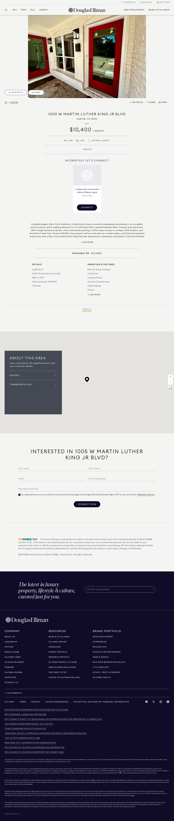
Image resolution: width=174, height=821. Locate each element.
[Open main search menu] (7, 10)
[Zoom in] (170, 377)
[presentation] (87, 56)
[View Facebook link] (146, 702)
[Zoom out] (170, 382)
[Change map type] (170, 388)
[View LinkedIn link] (167, 702)
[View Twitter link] (153, 702)
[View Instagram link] (160, 702)
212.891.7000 (38, 768)
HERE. (133, 795)
